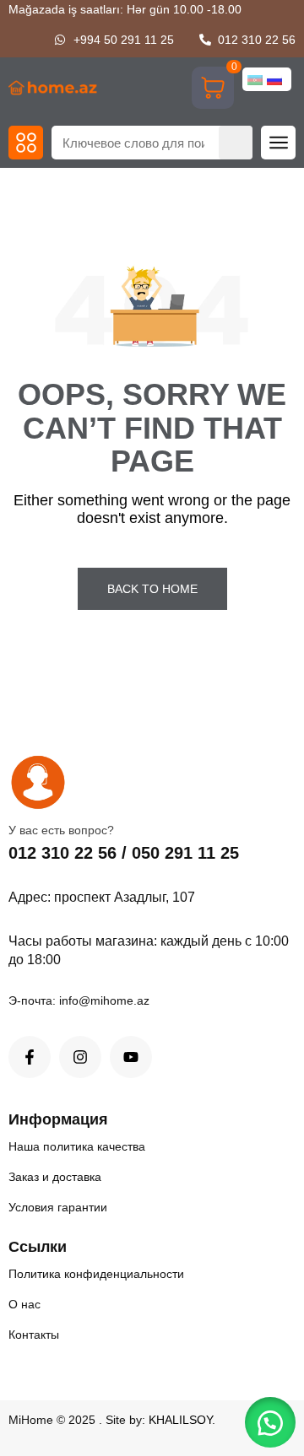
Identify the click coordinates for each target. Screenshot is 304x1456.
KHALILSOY (180, 1419)
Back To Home (152, 589)
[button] (25, 142)
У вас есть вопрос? (61, 830)
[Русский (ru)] (274, 79)
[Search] (235, 142)
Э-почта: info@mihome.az (78, 1000)
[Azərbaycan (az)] (255, 79)
